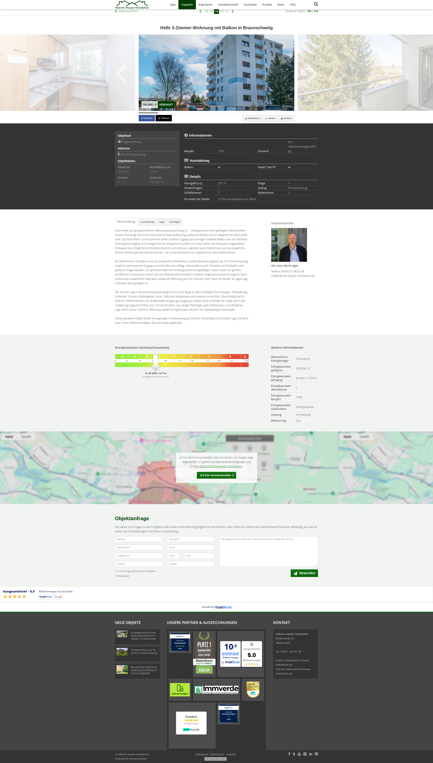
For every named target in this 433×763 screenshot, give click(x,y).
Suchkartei (250, 4)
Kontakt (267, 4)
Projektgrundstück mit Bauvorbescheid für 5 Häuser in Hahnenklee (143, 635)
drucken (287, 118)
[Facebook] (289, 754)
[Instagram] (316, 754)
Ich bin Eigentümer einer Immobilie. (137, 571)
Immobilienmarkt (228, 4)
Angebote (187, 4)
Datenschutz (217, 754)
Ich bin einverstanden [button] (215, 475)
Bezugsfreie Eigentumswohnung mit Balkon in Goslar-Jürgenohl (144, 670)
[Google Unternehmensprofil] (294, 754)
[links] (200, 11)
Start (173, 4)
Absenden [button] (307, 573)
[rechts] (233, 11)
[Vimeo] (304, 754)
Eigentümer (206, 4)
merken (271, 118)
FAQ (292, 4)
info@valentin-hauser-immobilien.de (293, 276)
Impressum (201, 754)
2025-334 (123, 171)
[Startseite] (138, 4)
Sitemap (231, 754)
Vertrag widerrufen (215, 758)
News (280, 4)
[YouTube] (299, 754)
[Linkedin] (310, 754)
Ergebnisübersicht (128, 11)
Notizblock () (253, 118)
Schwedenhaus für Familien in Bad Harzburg (144, 651)
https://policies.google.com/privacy (221, 466)
